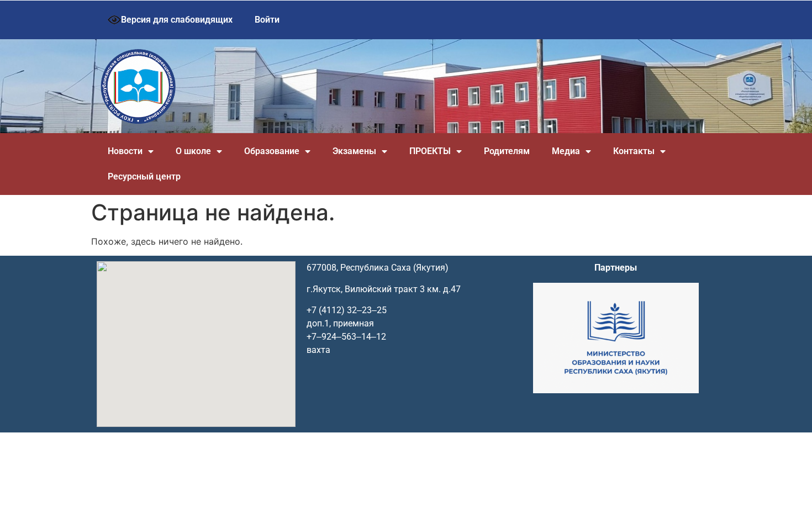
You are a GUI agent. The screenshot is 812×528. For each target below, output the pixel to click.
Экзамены (354, 151)
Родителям (507, 151)
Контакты (634, 151)
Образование (271, 151)
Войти (267, 19)
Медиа (566, 151)
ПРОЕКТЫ (430, 151)
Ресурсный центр (144, 176)
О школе (193, 151)
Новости (125, 151)
